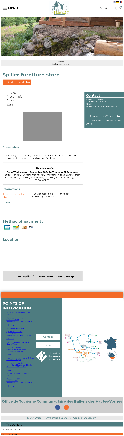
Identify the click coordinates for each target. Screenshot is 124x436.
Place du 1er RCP (13, 379)
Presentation (15, 96)
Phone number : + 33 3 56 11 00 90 (19, 322)
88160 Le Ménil (12, 381)
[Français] (121, 2)
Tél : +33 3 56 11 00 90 (14, 351)
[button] (106, 8)
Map (10, 104)
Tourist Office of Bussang (16, 328)
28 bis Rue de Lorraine (15, 363)
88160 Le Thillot (12, 320)
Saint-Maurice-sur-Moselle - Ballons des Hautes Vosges (20, 359)
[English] (114, 2)
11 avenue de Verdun (14, 318)
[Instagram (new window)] (66, 407)
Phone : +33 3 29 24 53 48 (16, 367)
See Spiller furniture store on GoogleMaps (46, 276)
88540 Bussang (12, 334)
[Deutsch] (117, 2)
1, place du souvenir (14, 347)
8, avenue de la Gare (14, 332)
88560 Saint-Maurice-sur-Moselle (19, 365)
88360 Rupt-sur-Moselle (16, 349)
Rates (10, 100)
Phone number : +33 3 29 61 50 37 (19, 335)
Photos (11, 92)
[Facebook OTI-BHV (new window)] (57, 407)
